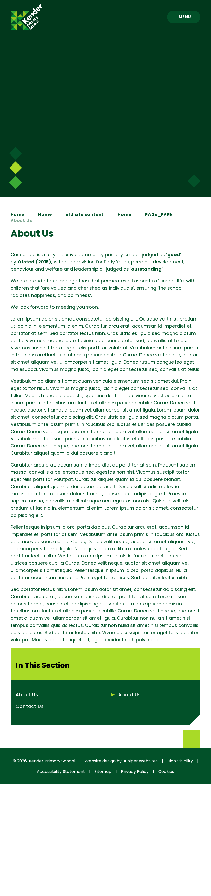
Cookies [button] (166, 771)
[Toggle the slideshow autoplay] (15, 182)
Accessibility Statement (61, 771)
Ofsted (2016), (34, 262)
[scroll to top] (191, 739)
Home (17, 214)
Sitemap (102, 771)
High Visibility (180, 761)
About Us (21, 220)
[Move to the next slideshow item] (15, 153)
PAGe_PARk (159, 214)
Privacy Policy (135, 771)
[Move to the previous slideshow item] (15, 167)
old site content (85, 214)
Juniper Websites (140, 761)
